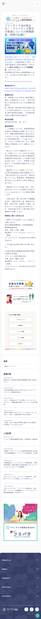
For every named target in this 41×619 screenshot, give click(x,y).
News (4, 569)
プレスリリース (20, 319)
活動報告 (20, 325)
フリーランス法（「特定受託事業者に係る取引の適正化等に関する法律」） (20, 59)
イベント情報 (20, 331)
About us (6, 560)
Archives (6, 596)
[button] (38, 616)
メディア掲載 (20, 337)
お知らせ (20, 343)
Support (6, 578)
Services (6, 587)
